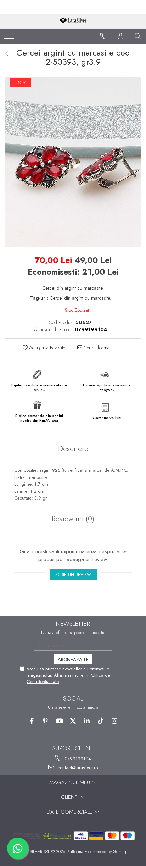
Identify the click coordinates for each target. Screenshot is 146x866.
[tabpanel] (73, 162)
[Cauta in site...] (138, 36)
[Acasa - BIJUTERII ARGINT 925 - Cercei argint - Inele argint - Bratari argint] (73, 21)
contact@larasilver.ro (77, 767)
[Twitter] (73, 721)
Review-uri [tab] (73, 518)
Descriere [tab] (73, 448)
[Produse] (10, 38)
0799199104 (77, 758)
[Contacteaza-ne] (103, 36)
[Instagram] (114, 721)
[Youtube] (59, 721)
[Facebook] (32, 721)
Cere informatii (97, 347)
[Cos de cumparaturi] (121, 36)
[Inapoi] (5, 53)
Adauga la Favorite (46, 347)
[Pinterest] (45, 721)
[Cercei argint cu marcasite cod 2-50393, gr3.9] (73, 162)
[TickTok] (101, 721)
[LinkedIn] (87, 721)
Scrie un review (73, 574)
